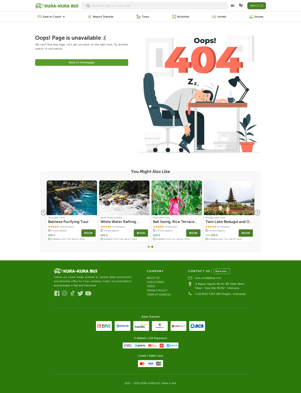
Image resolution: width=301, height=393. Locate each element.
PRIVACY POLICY (157, 290)
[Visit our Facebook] (57, 293)
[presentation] (44, 212)
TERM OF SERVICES (159, 294)
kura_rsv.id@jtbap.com (208, 278)
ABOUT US (256, 5)
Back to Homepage (81, 62)
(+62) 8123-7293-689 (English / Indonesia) (220, 294)
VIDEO (151, 286)
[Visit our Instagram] (65, 293)
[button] (149, 247)
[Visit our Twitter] (80, 293)
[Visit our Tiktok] (73, 293)
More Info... (221, 271)
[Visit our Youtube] (88, 293)
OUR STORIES (155, 282)
